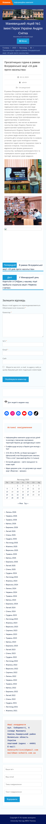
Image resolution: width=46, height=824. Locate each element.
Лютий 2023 (10, 650)
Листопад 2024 (12, 577)
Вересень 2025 (12, 550)
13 (7, 492)
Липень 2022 (11, 676)
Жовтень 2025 (11, 546)
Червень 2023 (11, 634)
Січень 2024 (11, 611)
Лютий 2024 (10, 608)
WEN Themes (30, 821)
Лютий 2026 (10, 531)
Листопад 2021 (12, 707)
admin (24, 82)
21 (12, 495)
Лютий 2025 (10, 566)
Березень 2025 (12, 562)
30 (23, 498)
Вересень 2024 (12, 585)
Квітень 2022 (11, 688)
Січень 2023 (11, 653)
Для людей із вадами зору (18, 402)
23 (23, 495)
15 (18, 492)
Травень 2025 (11, 554)
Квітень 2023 (11, 642)
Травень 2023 (11, 638)
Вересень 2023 (12, 627)
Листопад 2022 (12, 661)
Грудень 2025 (11, 539)
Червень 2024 (11, 592)
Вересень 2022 (12, 669)
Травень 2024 (11, 596)
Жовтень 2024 (11, 581)
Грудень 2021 (11, 703)
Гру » (26, 503)
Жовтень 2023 (11, 623)
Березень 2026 (12, 527)
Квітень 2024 (11, 600)
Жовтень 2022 (11, 665)
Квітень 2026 (11, 524)
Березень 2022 (12, 691)
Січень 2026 (11, 535)
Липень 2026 (11, 512)
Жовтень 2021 (11, 711)
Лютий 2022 (10, 695)
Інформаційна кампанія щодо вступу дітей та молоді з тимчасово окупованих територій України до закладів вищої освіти (23, 440)
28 (12, 498)
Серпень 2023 (11, 630)
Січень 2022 (11, 699)
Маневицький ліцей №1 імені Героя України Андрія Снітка (23, 28)
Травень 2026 (11, 520)
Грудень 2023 (11, 615)
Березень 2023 (12, 646)
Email (5, 350)
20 (7, 495)
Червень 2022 (11, 680)
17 (28, 492)
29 (18, 498)
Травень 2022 (11, 684)
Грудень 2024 (11, 573)
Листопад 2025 (12, 543)
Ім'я (5, 341)
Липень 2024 (11, 588)
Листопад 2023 (12, 619)
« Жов (20, 503)
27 (7, 498)
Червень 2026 (11, 516)
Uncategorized (24, 88)
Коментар (7, 312)
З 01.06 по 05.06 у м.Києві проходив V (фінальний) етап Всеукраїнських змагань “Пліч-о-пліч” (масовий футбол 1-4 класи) (22, 455)
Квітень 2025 (11, 558)
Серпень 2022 (11, 672)
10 (28, 489)
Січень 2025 (11, 569)
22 (18, 495)
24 (28, 495)
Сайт (5, 358)
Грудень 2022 (11, 657)
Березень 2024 (12, 604)
